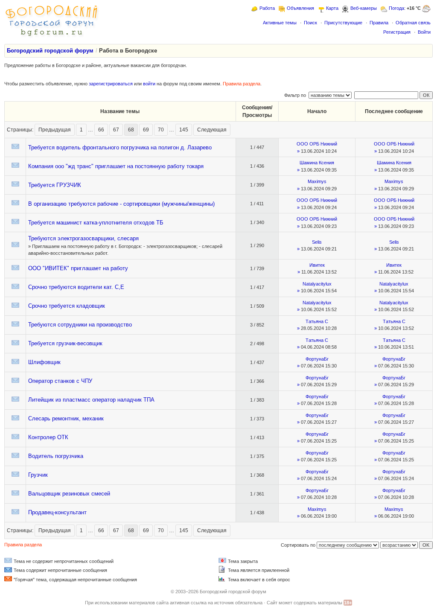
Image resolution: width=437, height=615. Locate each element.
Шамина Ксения (317, 162)
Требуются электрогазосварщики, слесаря (83, 238)
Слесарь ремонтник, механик (66, 418)
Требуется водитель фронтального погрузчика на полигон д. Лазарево (120, 147)
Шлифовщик (44, 362)
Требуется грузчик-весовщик (65, 343)
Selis (317, 242)
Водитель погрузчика (55, 456)
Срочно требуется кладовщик (66, 306)
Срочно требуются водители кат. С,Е (76, 287)
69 (146, 130)
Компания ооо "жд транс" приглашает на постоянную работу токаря (116, 166)
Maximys (317, 181)
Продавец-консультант (57, 512)
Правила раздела (241, 83)
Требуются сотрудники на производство (80, 324)
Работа (267, 8)
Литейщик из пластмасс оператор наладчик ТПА (91, 399)
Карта (332, 8)
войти (149, 83)
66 (101, 130)
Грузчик (38, 475)
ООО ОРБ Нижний (317, 143)
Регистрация (397, 32)
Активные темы (280, 22)
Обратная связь (413, 22)
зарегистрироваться (111, 83)
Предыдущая (54, 130)
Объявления (300, 8)
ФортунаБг (317, 358)
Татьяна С (317, 321)
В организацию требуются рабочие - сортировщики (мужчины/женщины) (121, 204)
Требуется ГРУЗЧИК (54, 185)
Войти (424, 32)
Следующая (212, 130)
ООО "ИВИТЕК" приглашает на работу (78, 268)
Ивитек (317, 265)
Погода (396, 8)
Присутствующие (343, 22)
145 (183, 130)
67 (116, 130)
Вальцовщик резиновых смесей (69, 493)
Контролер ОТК (48, 437)
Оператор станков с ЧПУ (60, 381)
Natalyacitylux (317, 283)
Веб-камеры (363, 8)
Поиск (310, 22)
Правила (379, 22)
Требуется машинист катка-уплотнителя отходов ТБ (95, 222)
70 (161, 130)
